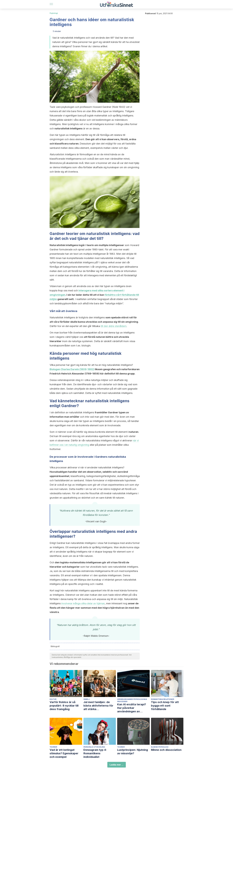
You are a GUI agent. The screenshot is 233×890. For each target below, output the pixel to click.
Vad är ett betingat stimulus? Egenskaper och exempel (64, 753)
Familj (86, 699)
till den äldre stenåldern (113, 326)
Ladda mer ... (117, 764)
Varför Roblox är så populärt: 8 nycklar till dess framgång (64, 705)
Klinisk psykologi (159, 747)
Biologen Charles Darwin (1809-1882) (72, 369)
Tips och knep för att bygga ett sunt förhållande (165, 705)
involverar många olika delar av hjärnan (83, 603)
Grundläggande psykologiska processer (132, 700)
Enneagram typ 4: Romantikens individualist (95, 753)
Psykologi (54, 13)
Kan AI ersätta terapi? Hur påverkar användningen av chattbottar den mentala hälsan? (133, 708)
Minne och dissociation (166, 749)
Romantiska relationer (162, 699)
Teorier (53, 747)
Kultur (53, 699)
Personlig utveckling (94, 747)
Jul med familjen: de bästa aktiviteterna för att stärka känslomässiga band (98, 705)
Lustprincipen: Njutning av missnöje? (132, 751)
